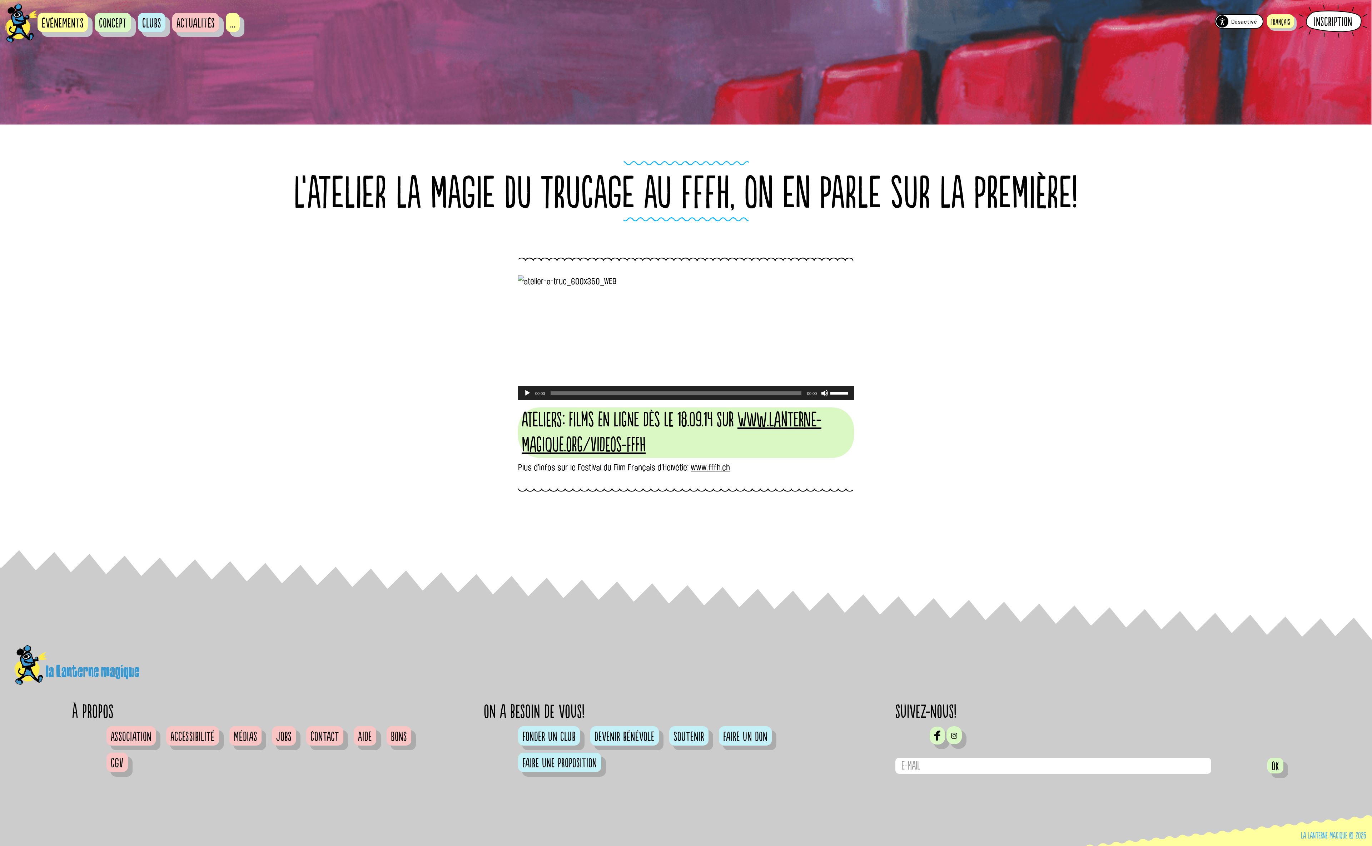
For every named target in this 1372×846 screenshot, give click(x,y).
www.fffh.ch (710, 467)
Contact (324, 736)
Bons (399, 736)
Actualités (196, 23)
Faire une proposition (559, 763)
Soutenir (688, 736)
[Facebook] (937, 735)
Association (131, 736)
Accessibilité (192, 736)
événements (63, 23)
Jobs (284, 736)
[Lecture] (527, 393)
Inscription (1333, 22)
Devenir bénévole (625, 736)
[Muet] (824, 393)
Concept (113, 23)
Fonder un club (549, 736)
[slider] (840, 392)
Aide (365, 736)
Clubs (151, 23)
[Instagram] (954, 735)
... (232, 23)
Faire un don (745, 736)
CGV (117, 763)
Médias (245, 736)
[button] (1280, 21)
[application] (686, 393)
